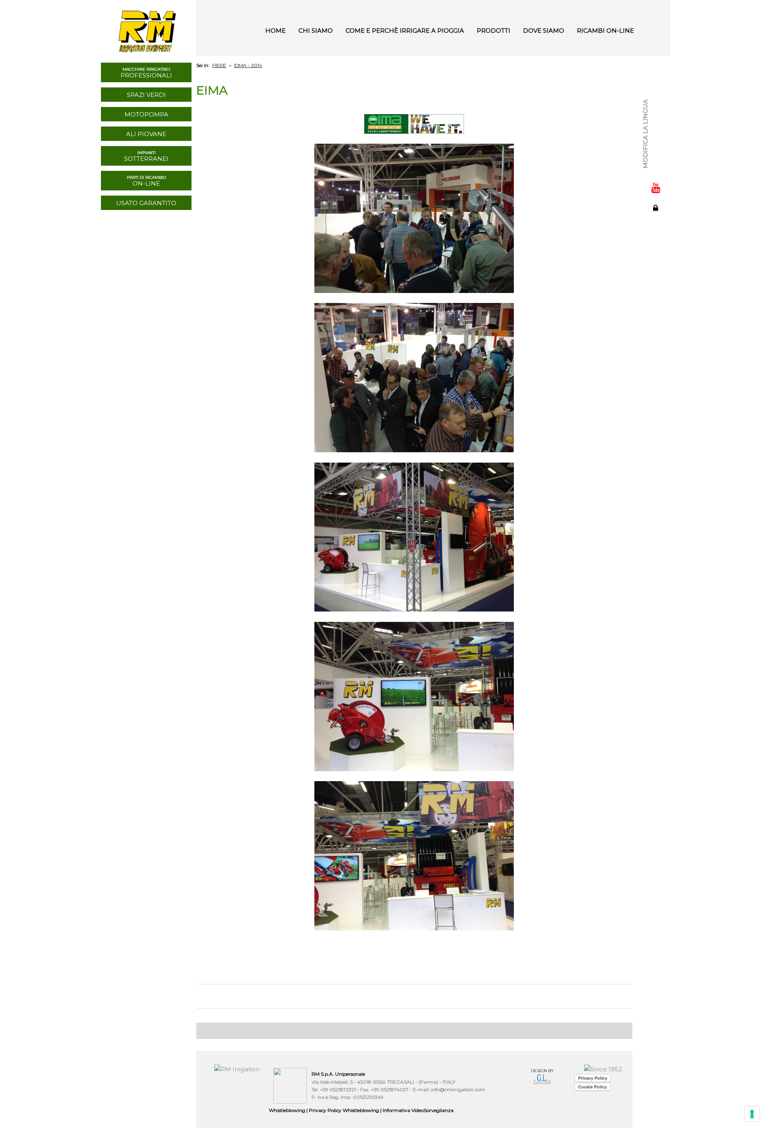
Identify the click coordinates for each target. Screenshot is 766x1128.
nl (656, 140)
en (656, 96)
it (656, 87)
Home (275, 30)
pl (656, 158)
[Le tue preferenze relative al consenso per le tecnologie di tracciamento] (752, 1114)
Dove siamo (543, 30)
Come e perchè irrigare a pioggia (404, 30)
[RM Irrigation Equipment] (146, 28)
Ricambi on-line (605, 30)
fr (656, 105)
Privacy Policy (344, 1110)
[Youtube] (656, 187)
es (656, 114)
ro (656, 166)
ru (656, 131)
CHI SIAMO (315, 30)
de (656, 123)
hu (656, 149)
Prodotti (493, 30)
